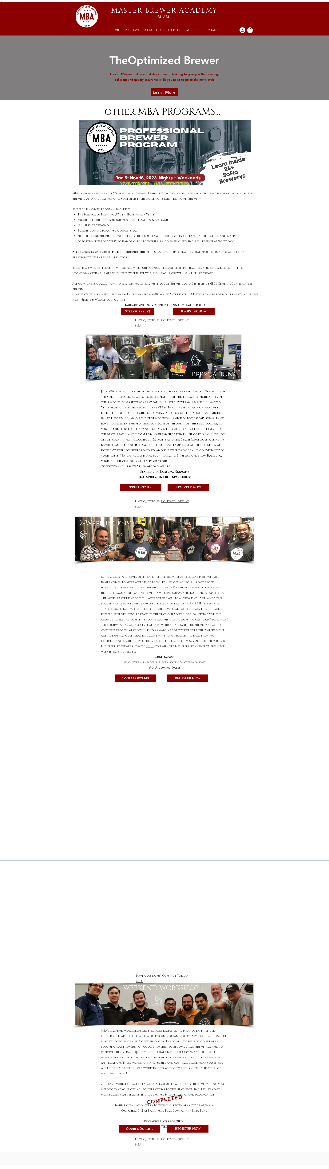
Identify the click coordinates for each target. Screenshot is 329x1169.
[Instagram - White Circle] (242, 30)
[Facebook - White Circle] (250, 30)
